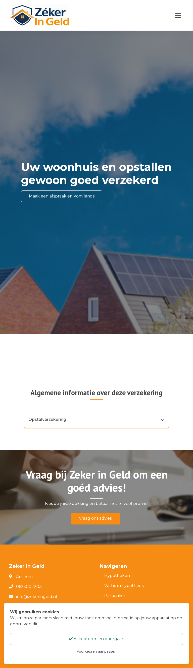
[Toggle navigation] (178, 15)
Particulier (114, 595)
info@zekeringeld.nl (36, 596)
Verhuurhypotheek (124, 585)
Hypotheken (117, 575)
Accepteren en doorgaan (98, 638)
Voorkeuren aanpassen (97, 651)
